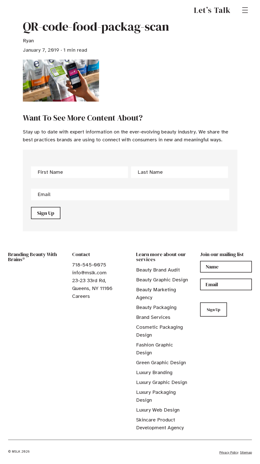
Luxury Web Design (158, 410)
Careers (81, 296)
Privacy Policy (228, 453)
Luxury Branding (154, 372)
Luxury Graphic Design (161, 382)
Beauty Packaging (156, 307)
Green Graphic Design (161, 362)
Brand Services (153, 317)
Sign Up (45, 213)
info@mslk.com (89, 272)
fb (74, 307)
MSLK (26, 10)
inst (98, 307)
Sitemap (246, 453)
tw (82, 307)
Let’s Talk (212, 10)
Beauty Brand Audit (158, 270)
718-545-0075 (89, 265)
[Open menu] (245, 10)
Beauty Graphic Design (162, 280)
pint (90, 307)
